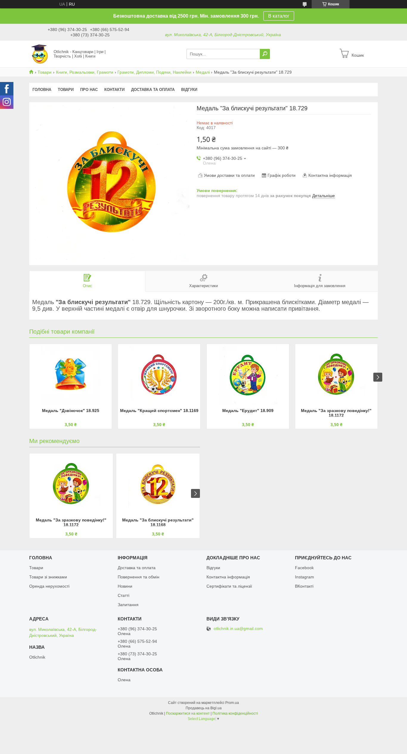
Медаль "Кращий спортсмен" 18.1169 (159, 410)
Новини (125, 586)
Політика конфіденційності (235, 713)
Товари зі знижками (48, 577)
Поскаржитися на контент (188, 713)
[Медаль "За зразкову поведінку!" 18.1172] (336, 375)
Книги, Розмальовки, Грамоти (84, 72)
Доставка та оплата (153, 89)
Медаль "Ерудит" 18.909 (248, 410)
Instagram (304, 577)
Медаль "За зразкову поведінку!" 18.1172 (336, 413)
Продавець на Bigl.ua (204, 708)
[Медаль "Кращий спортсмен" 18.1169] (159, 375)
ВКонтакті (304, 586)
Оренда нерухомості (49, 586)
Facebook (304, 567)
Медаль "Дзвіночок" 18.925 (70, 410)
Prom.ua (232, 703)
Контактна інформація (228, 577)
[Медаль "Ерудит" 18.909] (248, 375)
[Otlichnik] (39, 53)
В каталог (278, 15)
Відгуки (189, 89)
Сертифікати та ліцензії (229, 586)
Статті (123, 595)
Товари (45, 72)
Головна (41, 89)
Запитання (128, 604)
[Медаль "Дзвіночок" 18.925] (70, 375)
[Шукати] (265, 54)
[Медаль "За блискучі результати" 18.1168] (158, 485)
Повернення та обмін (138, 577)
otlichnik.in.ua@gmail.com (238, 628)
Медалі (203, 72)
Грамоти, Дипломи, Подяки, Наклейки (154, 72)
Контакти (114, 89)
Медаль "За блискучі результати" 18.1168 (158, 522)
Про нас (89, 89)
